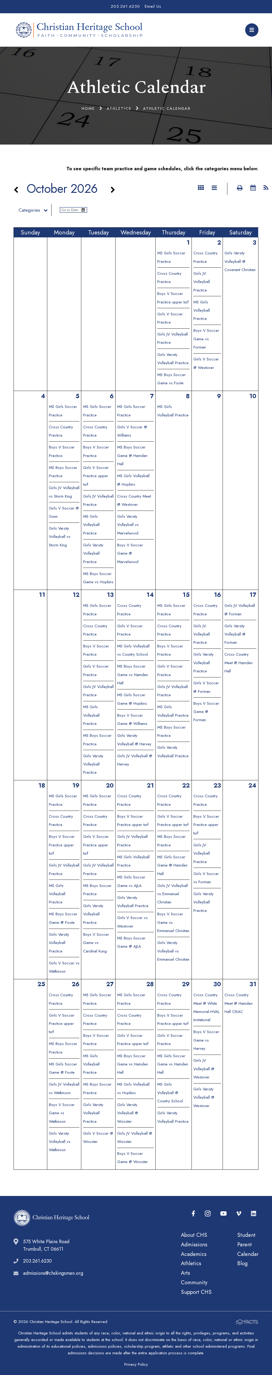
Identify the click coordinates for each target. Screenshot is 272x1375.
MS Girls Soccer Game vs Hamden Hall (172, 1064)
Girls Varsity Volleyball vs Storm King (59, 536)
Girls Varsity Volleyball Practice (93, 553)
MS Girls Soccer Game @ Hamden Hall (172, 865)
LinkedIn (253, 1213)
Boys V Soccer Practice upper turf (62, 845)
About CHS (194, 1235)
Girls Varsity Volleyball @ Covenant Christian (240, 261)
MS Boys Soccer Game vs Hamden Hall (132, 674)
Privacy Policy (136, 1364)
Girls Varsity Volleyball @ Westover (203, 1097)
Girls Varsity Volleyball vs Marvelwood (128, 525)
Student (246, 1235)
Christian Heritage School (80, 30)
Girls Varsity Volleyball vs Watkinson (59, 1141)
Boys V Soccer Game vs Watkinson (62, 1113)
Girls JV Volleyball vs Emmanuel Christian (172, 894)
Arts (185, 1273)
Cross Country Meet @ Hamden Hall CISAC (238, 1003)
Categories (29, 210)
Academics (193, 1254)
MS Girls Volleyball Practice (201, 310)
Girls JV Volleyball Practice (201, 282)
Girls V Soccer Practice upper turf (96, 476)
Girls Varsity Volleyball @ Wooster (127, 1113)
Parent (244, 1244)
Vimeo (239, 1213)
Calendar (247, 1254)
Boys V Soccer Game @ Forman (206, 711)
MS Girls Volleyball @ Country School (170, 1092)
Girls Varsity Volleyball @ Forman (234, 634)
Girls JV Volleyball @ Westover (203, 1069)
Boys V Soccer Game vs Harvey (206, 1040)
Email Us (153, 6)
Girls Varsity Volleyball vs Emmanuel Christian (173, 951)
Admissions (194, 1244)
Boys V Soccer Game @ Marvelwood (130, 553)
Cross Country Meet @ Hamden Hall (238, 662)
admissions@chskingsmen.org (53, 1273)
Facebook (193, 1213)
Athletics (191, 1263)
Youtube (223, 1213)
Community (194, 1282)
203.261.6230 (125, 6)
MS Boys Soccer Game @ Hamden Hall (132, 455)
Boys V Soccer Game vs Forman (206, 339)
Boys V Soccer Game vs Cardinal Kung (96, 943)
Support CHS (196, 1292)
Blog (242, 1263)
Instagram (207, 1213)
